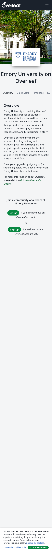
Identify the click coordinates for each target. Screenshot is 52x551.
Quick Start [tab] (23, 92)
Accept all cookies (38, 547)
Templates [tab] (38, 92)
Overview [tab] (8, 92)
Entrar (13, 213)
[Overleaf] (11, 5)
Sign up (14, 229)
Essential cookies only (15, 547)
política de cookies (35, 543)
